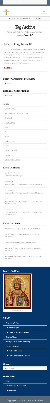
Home (8, 381)
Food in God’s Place (38, 2)
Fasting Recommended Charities (19, 355)
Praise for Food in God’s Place (19, 332)
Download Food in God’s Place (16, 2)
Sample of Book (11, 337)
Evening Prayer (10, 122)
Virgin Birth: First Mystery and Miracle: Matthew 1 (24, 184)
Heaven (7, 132)
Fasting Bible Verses (12, 346)
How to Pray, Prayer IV (18, 44)
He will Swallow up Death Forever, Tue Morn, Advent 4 (22, 236)
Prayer (7, 146)
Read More (8, 68)
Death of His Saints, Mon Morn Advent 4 (20, 243)
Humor (7, 136)
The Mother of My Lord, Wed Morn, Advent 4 (22, 229)
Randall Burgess (14, 328)
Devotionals (8, 118)
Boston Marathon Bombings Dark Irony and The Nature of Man (23, 203)
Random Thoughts (11, 150)
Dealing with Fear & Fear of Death (16, 113)
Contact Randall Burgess (14, 176)
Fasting (7, 127)
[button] (44, 10)
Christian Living (10, 109)
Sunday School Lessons (12, 160)
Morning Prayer (10, 141)
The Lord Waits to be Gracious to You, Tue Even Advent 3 (23, 258)
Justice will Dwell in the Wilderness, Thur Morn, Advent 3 (23, 250)
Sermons (7, 155)
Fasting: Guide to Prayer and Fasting (18, 341)
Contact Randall (11, 390)
